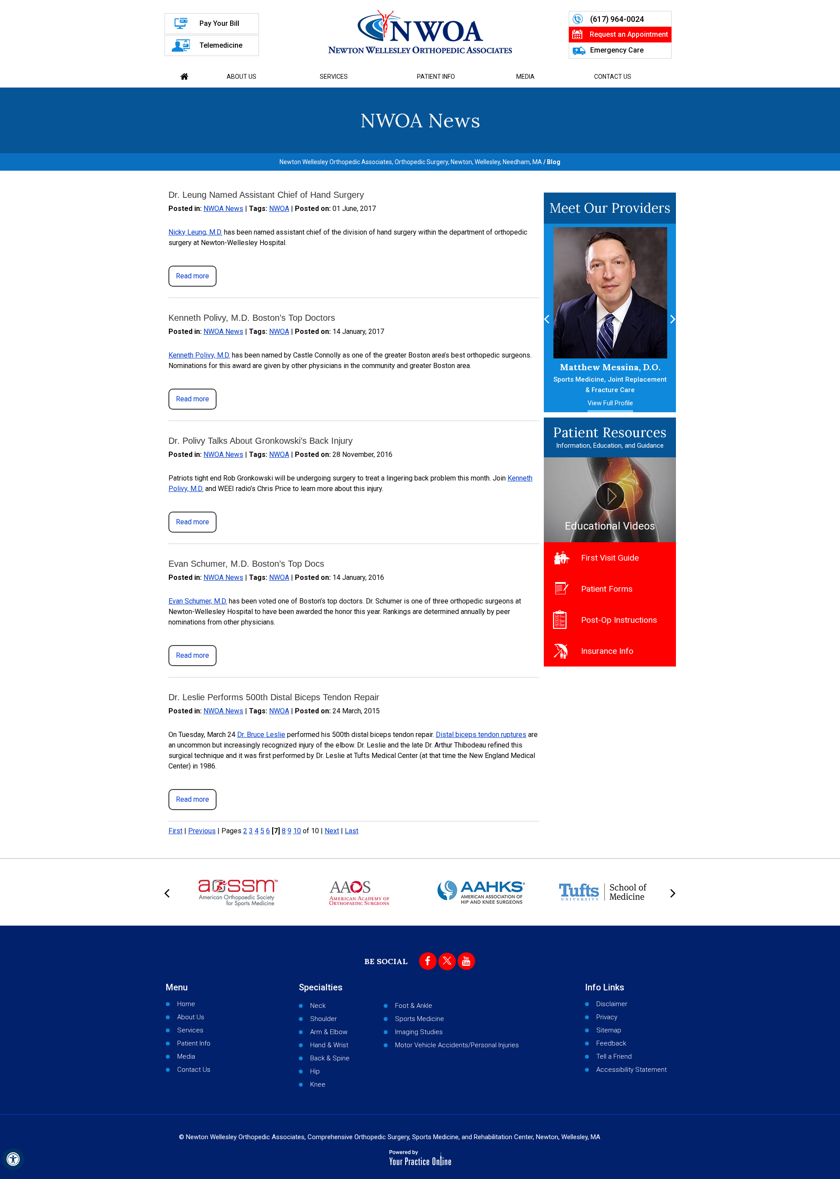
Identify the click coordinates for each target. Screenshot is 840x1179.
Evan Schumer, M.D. (197, 601)
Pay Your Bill (219, 23)
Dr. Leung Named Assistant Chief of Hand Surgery (266, 195)
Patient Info (436, 76)
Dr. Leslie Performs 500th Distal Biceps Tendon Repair (273, 697)
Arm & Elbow (328, 1032)
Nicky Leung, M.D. (195, 232)
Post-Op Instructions (619, 620)
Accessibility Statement (631, 1070)
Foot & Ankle (413, 1006)
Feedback (611, 1043)
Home (185, 77)
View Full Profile (610, 403)
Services (334, 76)
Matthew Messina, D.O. (610, 377)
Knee (318, 1084)
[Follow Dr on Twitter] (447, 961)
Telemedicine (221, 45)
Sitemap (608, 1030)
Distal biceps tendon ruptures (481, 734)
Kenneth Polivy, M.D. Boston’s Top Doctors (251, 318)
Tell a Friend (614, 1056)
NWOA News (223, 208)
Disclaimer (611, 1004)
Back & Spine (330, 1058)
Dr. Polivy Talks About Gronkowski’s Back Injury (260, 441)
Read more (192, 276)
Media (525, 76)
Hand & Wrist (329, 1045)
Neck (318, 1006)
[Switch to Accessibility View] (13, 1159)
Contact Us (612, 76)
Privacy (606, 1017)
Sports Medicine (419, 1019)
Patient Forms (607, 589)
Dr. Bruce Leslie (261, 734)
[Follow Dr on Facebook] (428, 961)
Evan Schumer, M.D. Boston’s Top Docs (246, 563)
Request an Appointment (629, 34)
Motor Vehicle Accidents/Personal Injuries (457, 1045)
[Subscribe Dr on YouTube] (466, 961)
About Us (241, 76)
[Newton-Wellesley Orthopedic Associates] (420, 31)
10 (297, 831)
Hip (315, 1071)
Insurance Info (607, 651)
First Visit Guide (610, 558)
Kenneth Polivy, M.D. (199, 355)
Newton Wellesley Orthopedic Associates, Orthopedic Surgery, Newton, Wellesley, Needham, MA (411, 161)
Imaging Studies (419, 1032)
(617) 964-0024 (617, 19)
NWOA (279, 208)
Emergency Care (617, 50)
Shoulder (323, 1019)
